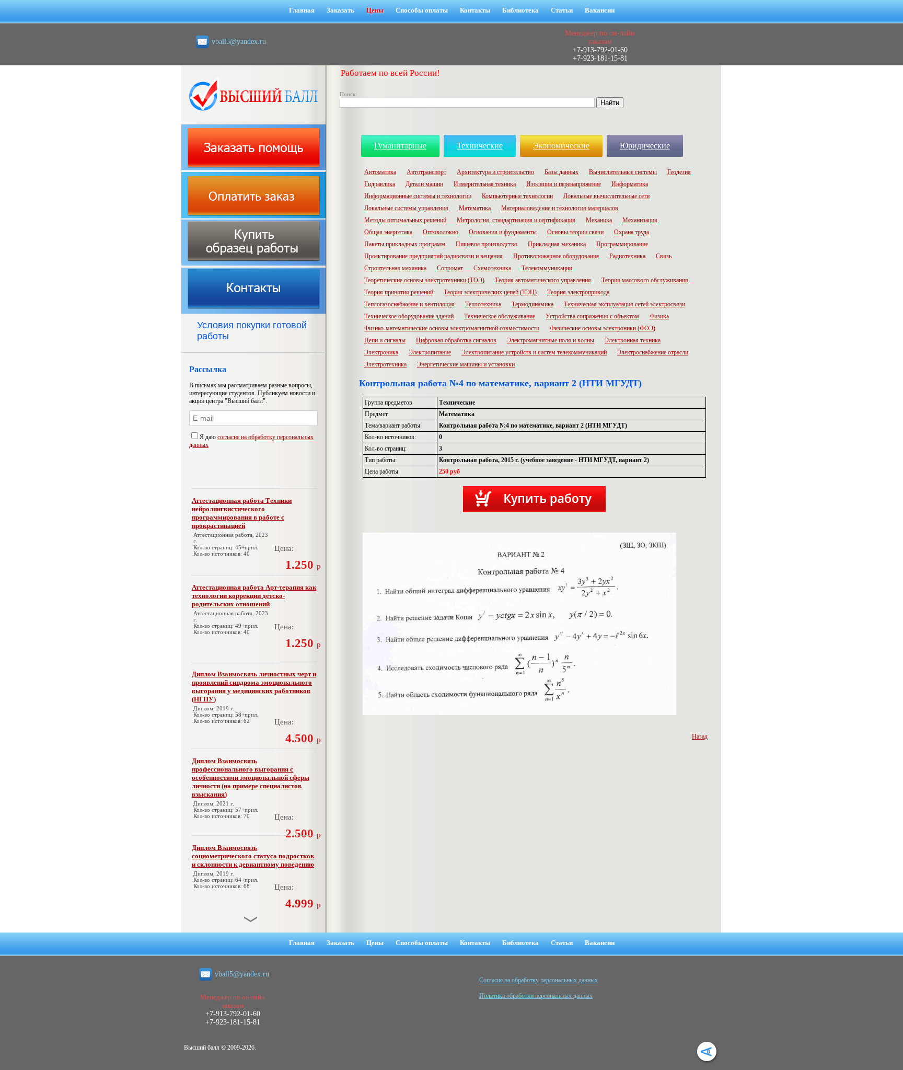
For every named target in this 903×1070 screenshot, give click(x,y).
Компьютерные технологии (517, 196)
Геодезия (679, 172)
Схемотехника (492, 268)
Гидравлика (379, 184)
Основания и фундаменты (503, 232)
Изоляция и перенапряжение (563, 184)
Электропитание (430, 352)
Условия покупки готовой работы (252, 330)
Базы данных (561, 172)
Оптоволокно (440, 232)
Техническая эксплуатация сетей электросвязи (624, 304)
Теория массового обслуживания (644, 280)
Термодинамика (532, 304)
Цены (375, 10)
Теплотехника (483, 304)
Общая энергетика (388, 232)
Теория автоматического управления (543, 280)
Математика (475, 208)
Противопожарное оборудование (556, 256)
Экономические (561, 145)
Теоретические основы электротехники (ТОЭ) (424, 280)
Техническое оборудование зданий (409, 316)
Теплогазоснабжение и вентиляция (409, 304)
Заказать (340, 10)
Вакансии (600, 10)
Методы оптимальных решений (405, 220)
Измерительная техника (485, 184)
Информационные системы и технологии (417, 196)
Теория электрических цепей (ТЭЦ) (490, 292)
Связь (664, 256)
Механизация (639, 220)
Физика (659, 316)
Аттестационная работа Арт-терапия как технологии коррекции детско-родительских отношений (254, 595)
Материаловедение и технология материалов (559, 208)
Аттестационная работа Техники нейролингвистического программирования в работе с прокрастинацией (242, 513)
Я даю (208, 437)
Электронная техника (633, 340)
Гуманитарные (400, 145)
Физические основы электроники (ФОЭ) (602, 328)
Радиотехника (627, 256)
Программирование (622, 244)
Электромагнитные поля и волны (550, 340)
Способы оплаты (422, 10)
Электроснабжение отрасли (652, 352)
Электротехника (385, 364)
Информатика (629, 184)
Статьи (562, 10)
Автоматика (380, 172)
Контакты (475, 10)
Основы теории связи (575, 232)
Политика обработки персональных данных (536, 995)
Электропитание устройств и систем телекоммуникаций (534, 352)
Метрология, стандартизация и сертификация (516, 220)
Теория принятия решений (398, 292)
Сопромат (450, 268)
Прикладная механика (557, 244)
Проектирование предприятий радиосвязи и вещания (433, 256)
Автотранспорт (426, 172)
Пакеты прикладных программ (404, 244)
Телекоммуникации (547, 268)
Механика (599, 220)
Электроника (381, 352)
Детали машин (424, 184)
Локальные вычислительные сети (606, 196)
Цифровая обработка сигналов (456, 340)
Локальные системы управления (406, 208)
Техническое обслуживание (499, 316)
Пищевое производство (486, 244)
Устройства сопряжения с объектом (592, 316)
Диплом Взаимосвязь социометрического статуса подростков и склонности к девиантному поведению (253, 856)
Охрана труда (631, 232)
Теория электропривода (578, 292)
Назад (700, 736)
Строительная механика (395, 268)
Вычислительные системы (623, 172)
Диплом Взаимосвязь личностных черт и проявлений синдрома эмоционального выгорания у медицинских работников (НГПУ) (254, 686)
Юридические (645, 145)
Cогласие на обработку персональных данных (538, 980)
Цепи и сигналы (385, 340)
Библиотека (520, 10)
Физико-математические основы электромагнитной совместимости (451, 328)
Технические (480, 145)
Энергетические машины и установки (466, 364)
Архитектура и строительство (495, 172)
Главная (302, 10)
